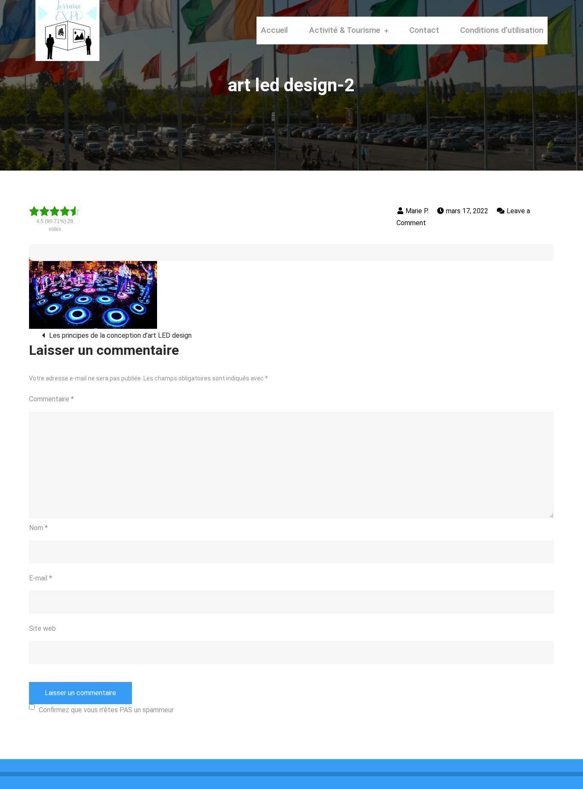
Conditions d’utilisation (501, 30)
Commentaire (51, 399)
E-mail (40, 578)
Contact (424, 30)
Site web (42, 628)
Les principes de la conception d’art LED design (120, 335)
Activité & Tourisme (344, 30)
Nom (38, 528)
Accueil (274, 30)
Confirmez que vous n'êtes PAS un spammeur (106, 710)
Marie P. (417, 211)
